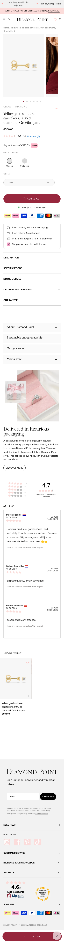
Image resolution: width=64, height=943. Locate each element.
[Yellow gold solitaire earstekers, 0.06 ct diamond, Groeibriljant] (16, 678)
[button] (8, 19)
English (9, 904)
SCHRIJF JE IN (48, 796)
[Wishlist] (55, 19)
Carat (6, 173)
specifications (12, 268)
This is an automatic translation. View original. (24, 547)
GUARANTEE (10, 300)
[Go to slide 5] (37, 101)
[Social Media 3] (27, 842)
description (11, 257)
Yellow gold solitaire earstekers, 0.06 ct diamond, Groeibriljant (13, 707)
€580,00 (6, 713)
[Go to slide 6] (40, 101)
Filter (10, 505)
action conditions (41, 813)
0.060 (11, 182)
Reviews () (33, 136)
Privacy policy (10, 925)
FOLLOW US (9, 834)
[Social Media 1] (6, 842)
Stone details (12, 279)
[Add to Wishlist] (56, 109)
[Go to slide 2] (27, 101)
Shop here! (54, 10)
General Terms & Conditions (34, 925)
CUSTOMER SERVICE (14, 853)
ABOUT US (9, 872)
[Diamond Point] (32, 19)
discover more (14, 467)
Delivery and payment (17, 289)
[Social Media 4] (37, 842)
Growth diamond (15, 106)
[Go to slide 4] (33, 101)
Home (6, 27)
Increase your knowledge (19, 862)
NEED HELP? (9, 824)
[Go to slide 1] (23, 101)
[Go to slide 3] (30, 101)
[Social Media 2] (17, 842)
